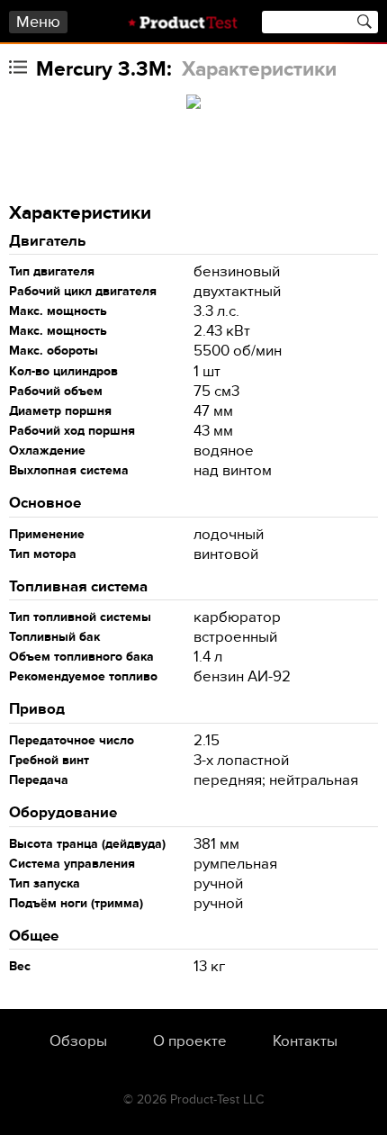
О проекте (190, 1041)
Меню (38, 22)
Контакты (305, 1041)
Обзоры (78, 1041)
